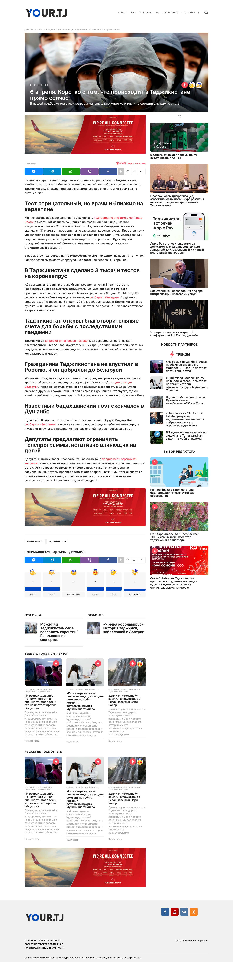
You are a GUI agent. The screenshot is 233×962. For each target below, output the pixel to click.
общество (30, 692)
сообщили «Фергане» (40, 424)
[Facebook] (165, 912)
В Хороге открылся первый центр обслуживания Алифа (174, 156)
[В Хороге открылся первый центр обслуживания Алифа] (179, 137)
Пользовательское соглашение (44, 944)
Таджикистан (57, 541)
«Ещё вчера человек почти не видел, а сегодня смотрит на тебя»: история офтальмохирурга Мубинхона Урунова (85, 701)
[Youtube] (175, 912)
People (122, 12)
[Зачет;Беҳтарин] (192, 85)
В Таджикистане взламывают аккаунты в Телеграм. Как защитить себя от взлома (187, 435)
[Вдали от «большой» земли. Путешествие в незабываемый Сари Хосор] (127, 672)
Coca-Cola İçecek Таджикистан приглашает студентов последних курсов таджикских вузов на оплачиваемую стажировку (174, 583)
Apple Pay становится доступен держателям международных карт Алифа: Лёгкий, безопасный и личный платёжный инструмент (177, 248)
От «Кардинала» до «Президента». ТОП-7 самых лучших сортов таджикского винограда (175, 537)
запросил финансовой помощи (66, 340)
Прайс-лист (170, 12)
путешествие (120, 689)
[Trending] (184, 85)
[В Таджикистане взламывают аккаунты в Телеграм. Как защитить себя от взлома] (156, 437)
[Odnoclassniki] (194, 912)
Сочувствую (73, 594)
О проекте (30, 940)
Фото (126, 692)
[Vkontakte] (184, 912)
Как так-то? (134, 594)
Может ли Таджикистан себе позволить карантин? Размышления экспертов (59, 632)
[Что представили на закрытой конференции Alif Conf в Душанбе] (179, 314)
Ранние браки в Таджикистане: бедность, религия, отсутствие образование (172, 493)
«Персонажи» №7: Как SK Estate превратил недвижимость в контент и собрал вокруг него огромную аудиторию (185, 419)
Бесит (51, 594)
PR (157, 12)
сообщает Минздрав (104, 297)
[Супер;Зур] (140, 663)
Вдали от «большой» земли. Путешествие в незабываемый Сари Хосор (124, 700)
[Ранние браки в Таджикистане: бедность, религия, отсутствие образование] (179, 471)
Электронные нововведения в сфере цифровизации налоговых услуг (176, 292)
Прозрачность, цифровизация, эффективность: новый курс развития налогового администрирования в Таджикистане (177, 200)
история (79, 689)
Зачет (33, 594)
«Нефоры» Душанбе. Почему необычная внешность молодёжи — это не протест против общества (42, 702)
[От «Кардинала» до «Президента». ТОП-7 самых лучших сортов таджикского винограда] (179, 516)
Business (146, 12)
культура (34, 689)
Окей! (113, 594)
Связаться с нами (50, 940)
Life (133, 12)
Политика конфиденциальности (45, 947)
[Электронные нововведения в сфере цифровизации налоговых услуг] (179, 273)
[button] (198, 13)
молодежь (46, 689)
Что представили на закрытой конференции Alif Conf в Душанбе (174, 333)
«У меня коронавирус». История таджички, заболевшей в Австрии (124, 628)
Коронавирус (35, 541)
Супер (95, 594)
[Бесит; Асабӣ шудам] (199, 85)
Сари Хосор (134, 689)
